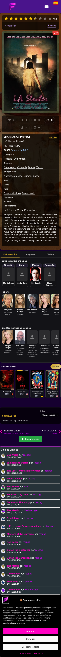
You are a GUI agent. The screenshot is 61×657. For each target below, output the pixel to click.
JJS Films (9, 210)
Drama (31, 167)
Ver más (53, 137)
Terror (39, 167)
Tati (26, 486)
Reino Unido (28, 193)
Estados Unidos (12, 193)
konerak (28, 518)
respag (27, 454)
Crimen (27, 176)
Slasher (36, 176)
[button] (46, 6)
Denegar (30, 639)
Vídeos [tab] (50, 254)
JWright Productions (26, 210)
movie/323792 (20, 150)
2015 (6, 184)
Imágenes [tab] (30, 254)
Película (8, 158)
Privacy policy (25, 653)
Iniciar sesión (32, 439)
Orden (42, 411)
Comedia (22, 167)
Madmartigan (31, 510)
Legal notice (38, 653)
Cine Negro (10, 167)
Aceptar (30, 631)
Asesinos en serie (13, 176)
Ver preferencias (30, 646)
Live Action (19, 158)
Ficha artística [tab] (10, 254)
